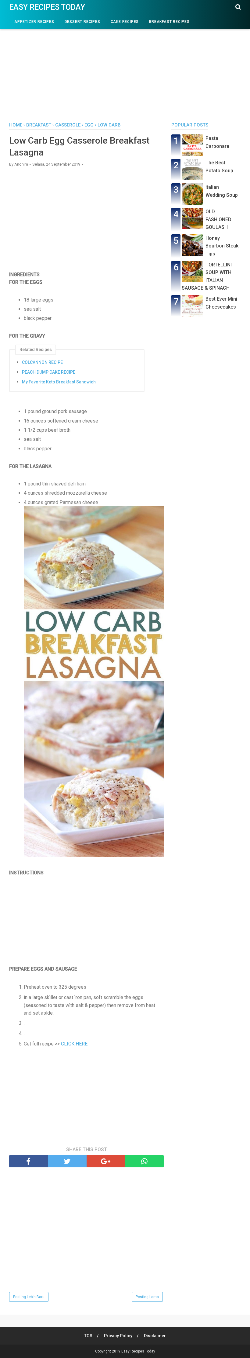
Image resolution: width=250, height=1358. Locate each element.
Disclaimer (155, 1335)
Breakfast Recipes (169, 22)
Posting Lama (147, 1297)
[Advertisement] (125, 70)
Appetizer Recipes (34, 22)
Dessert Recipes (82, 22)
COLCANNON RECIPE (42, 362)
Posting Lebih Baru (29, 1297)
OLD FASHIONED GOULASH (218, 219)
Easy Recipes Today (47, 7)
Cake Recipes (125, 22)
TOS (88, 1335)
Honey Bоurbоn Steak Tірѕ (221, 246)
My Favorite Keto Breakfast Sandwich (59, 381)
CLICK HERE (74, 1044)
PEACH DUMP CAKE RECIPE (48, 372)
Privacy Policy (118, 1335)
